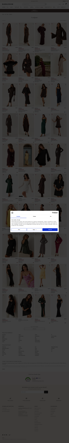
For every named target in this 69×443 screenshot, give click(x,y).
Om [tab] (50, 216)
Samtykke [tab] (18, 216)
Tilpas (34, 229)
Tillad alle (50, 229)
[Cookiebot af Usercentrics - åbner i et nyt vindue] (53, 213)
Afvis (19, 229)
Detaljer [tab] (34, 216)
